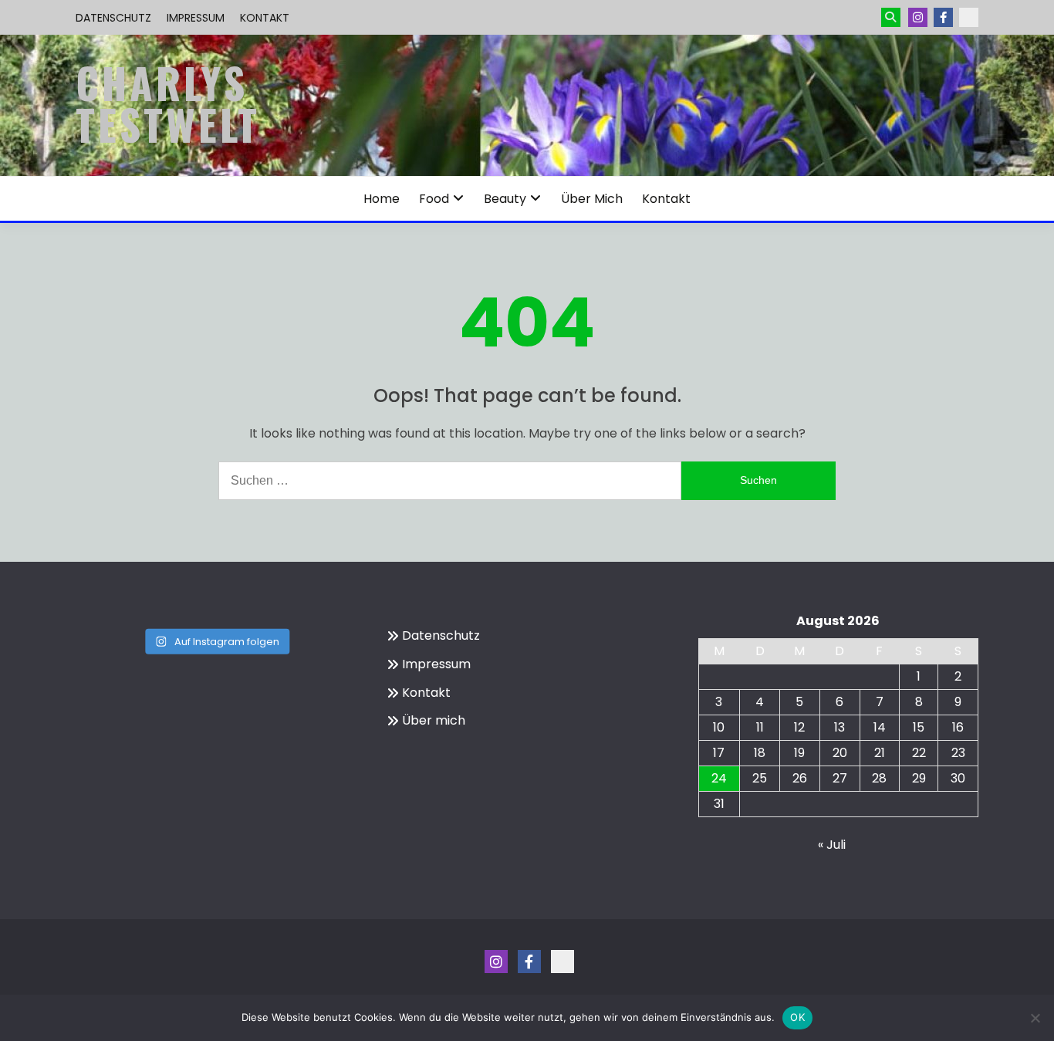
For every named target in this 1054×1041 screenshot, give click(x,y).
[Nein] (1034, 1018)
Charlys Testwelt (168, 103)
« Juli (832, 844)
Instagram (917, 17)
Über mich (592, 199)
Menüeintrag (943, 17)
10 (719, 727)
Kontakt (264, 17)
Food (434, 199)
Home (381, 199)
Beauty (505, 199)
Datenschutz (113, 17)
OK (797, 1017)
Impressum (196, 17)
